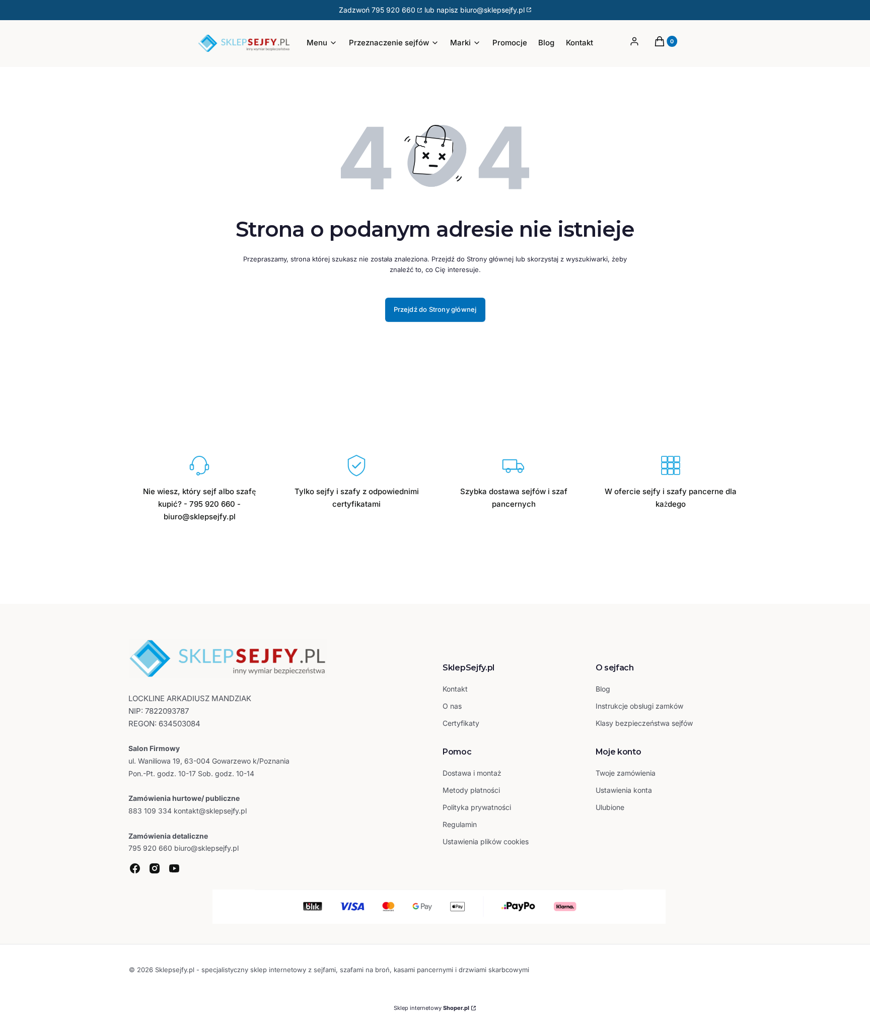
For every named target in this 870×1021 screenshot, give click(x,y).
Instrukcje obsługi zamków (639, 706)
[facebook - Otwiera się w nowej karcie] (135, 868)
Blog (603, 689)
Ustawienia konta (624, 790)
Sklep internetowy (431, 1007)
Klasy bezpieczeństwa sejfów (644, 723)
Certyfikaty (461, 723)
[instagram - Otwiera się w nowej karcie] (155, 868)
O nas (452, 706)
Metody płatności (471, 790)
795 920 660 (393, 10)
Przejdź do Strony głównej (435, 309)
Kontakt (455, 689)
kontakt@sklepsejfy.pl (210, 810)
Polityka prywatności (477, 807)
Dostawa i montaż (472, 773)
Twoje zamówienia (626, 773)
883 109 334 (150, 810)
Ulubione (610, 807)
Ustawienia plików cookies (487, 841)
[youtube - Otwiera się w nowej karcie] (174, 868)
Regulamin (460, 824)
